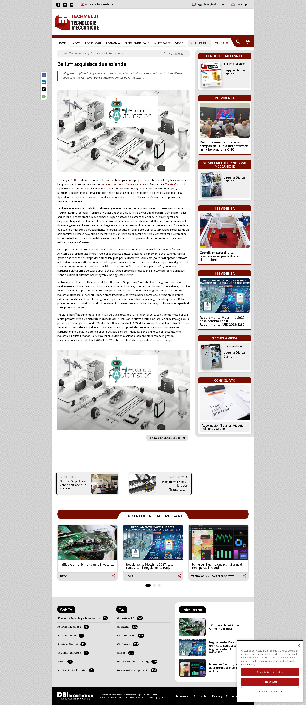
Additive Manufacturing (137, 661)
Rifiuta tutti (270, 681)
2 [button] (154, 584)
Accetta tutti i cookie (270, 672)
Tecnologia (93, 43)
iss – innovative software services (123, 184)
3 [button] (159, 584)
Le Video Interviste (72, 653)
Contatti (200, 696)
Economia (113, 43)
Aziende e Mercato (72, 626)
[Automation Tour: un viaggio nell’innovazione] (225, 402)
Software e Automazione (107, 53)
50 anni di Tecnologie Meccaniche (82, 618)
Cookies (231, 696)
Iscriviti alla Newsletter (99, 4)
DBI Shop (241, 4)
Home (62, 43)
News (76, 43)
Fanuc (64, 661)
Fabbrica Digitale (136, 43)
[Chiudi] (299, 645)
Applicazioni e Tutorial (74, 670)
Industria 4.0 (130, 618)
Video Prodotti (70, 635)
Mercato (127, 626)
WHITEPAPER (162, 43)
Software (128, 644)
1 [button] (148, 584)
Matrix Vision (173, 184)
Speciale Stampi (70, 644)
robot (125, 653)
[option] (123, 390)
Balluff (75, 180)
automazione (130, 635)
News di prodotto (222, 576)
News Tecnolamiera (74, 53)
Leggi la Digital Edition (211, 4)
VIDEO (179, 43)
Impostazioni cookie (269, 691)
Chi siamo (181, 696)
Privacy (217, 696)
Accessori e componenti (137, 670)
